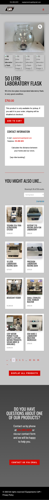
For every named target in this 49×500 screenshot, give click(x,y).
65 (38, 360)
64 (34, 360)
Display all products (24, 373)
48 (40, 201)
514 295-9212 (14, 2)
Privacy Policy (8, 495)
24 (37, 201)
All (43, 201)
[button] (40, 27)
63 (30, 360)
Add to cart (14, 121)
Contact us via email (24, 462)
